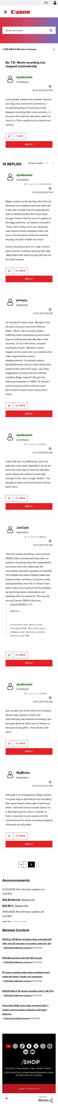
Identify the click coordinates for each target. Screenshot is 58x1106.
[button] (53, 4)
